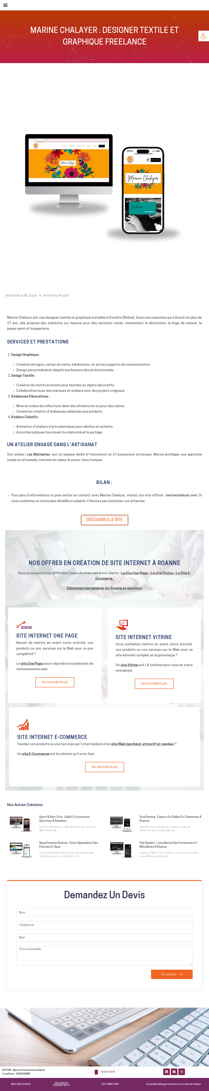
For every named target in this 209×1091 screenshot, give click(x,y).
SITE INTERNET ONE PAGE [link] (47, 636)
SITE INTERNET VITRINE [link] (144, 637)
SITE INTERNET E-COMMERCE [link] (52, 737)
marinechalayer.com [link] (181, 495)
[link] (203, 36)
